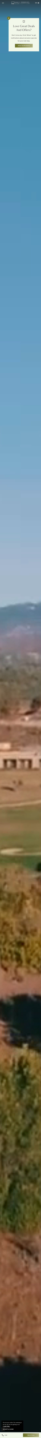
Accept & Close (8, 1429)
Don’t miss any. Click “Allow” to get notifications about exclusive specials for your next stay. (24, 38)
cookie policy (6, 1426)
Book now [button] (31, 1435)
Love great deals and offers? (24, 28)
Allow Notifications (24, 46)
